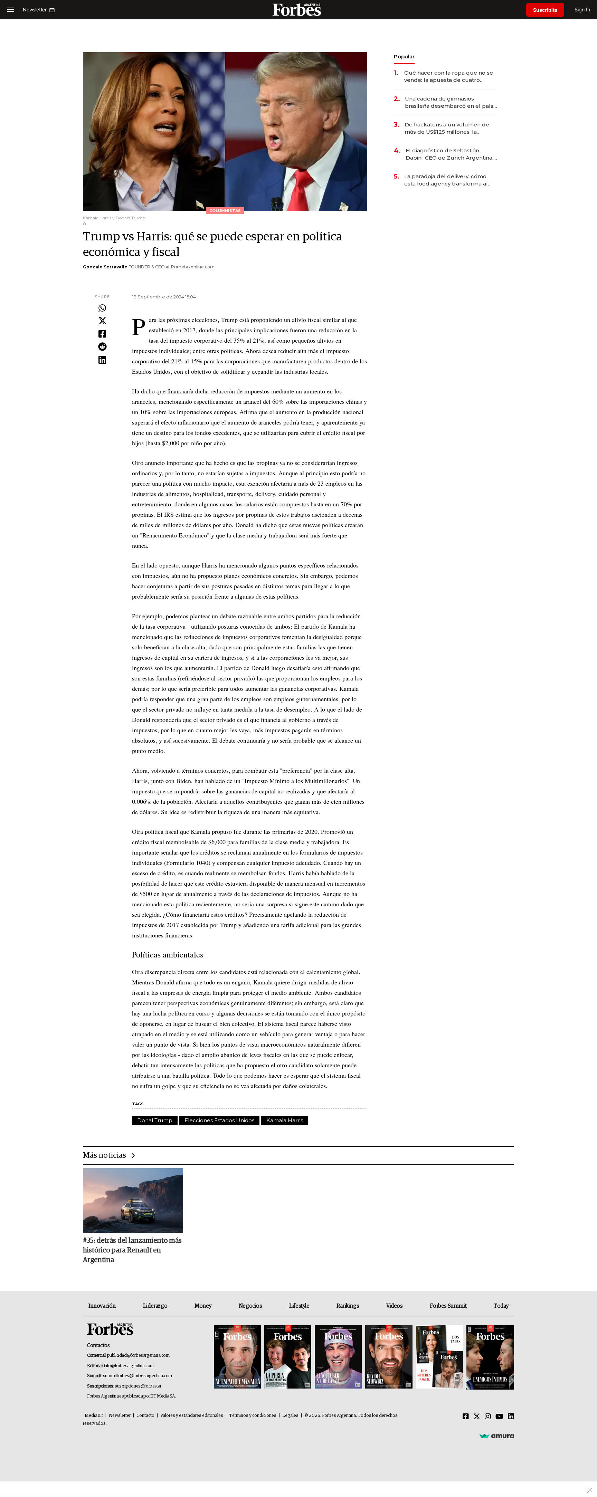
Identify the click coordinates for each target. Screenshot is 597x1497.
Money (203, 1306)
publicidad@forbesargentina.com (138, 1355)
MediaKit (94, 1415)
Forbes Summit (448, 1306)
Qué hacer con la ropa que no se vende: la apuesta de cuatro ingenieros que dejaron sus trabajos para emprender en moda (448, 76)
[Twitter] (102, 321)
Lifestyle (299, 1306)
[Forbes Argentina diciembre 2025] (388, 1357)
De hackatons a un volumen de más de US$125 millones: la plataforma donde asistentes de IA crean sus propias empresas (448, 128)
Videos (394, 1306)
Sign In (582, 9)
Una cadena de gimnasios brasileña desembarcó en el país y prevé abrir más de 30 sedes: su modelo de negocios (451, 102)
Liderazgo (155, 1306)
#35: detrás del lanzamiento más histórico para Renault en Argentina (132, 1250)
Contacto (145, 1415)
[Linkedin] (102, 360)
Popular (404, 56)
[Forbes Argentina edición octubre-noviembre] (439, 1357)
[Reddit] (102, 347)
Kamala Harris (284, 1120)
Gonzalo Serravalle (105, 266)
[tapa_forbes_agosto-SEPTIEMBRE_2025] (489, 1357)
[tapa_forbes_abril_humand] (288, 1357)
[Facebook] (102, 334)
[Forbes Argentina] (298, 9)
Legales (290, 1415)
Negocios (250, 1306)
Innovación (102, 1306)
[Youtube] (499, 1417)
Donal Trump (154, 1120)
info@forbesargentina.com (129, 1366)
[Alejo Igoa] (338, 1357)
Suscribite (545, 10)
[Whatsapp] (102, 308)
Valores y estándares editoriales (191, 1415)
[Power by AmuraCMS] (497, 1436)
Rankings (348, 1306)
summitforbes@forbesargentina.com (137, 1376)
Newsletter (120, 1415)
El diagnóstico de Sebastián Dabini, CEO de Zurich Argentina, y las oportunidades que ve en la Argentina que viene (452, 154)
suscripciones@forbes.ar (138, 1386)
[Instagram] (488, 1417)
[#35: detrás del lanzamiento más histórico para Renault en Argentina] (133, 1200)
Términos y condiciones (252, 1415)
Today (501, 1306)
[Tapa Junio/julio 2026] (237, 1357)
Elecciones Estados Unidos (219, 1120)
